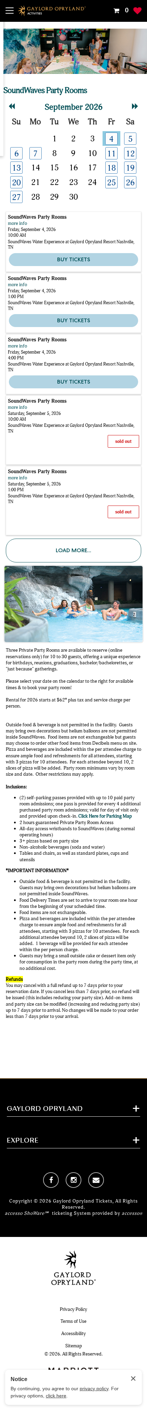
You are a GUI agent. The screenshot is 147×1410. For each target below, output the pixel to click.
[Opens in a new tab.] (51, 1180)
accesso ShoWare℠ (27, 1213)
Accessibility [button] (73, 1333)
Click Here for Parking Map (105, 816)
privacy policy (94, 1388)
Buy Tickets (73, 259)
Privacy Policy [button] (73, 1309)
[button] (120, 10)
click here (56, 1395)
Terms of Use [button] (73, 1321)
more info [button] (17, 223)
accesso (132, 1213)
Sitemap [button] (73, 1346)
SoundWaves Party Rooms (37, 217)
